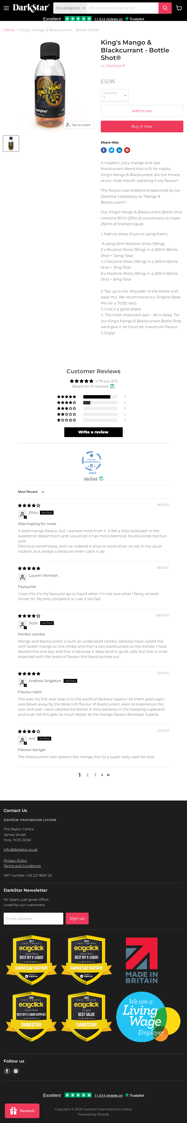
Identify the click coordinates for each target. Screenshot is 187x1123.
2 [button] (87, 774)
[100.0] (91, 461)
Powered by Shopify (93, 1114)
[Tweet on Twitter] (111, 150)
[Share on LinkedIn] (119, 150)
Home (9, 30)
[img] (29, 505)
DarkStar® (115, 65)
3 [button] (95, 774)
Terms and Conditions (22, 866)
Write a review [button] (93, 432)
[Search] (165, 8)
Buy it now (141, 126)
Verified (90, 478)
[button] (67, 397)
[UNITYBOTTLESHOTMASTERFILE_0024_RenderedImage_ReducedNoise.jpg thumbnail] (11, 143)
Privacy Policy (15, 860)
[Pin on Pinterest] (127, 150)
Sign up (77, 918)
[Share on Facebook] (104, 150)
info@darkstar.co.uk (20, 849)
